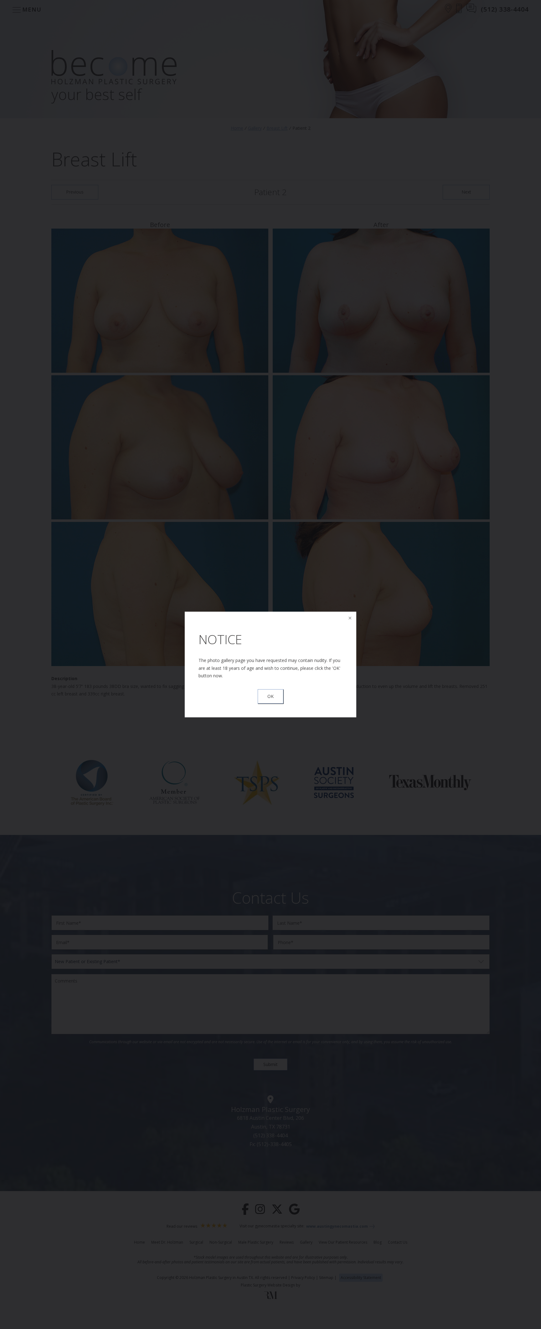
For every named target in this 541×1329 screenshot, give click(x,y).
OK (270, 696)
